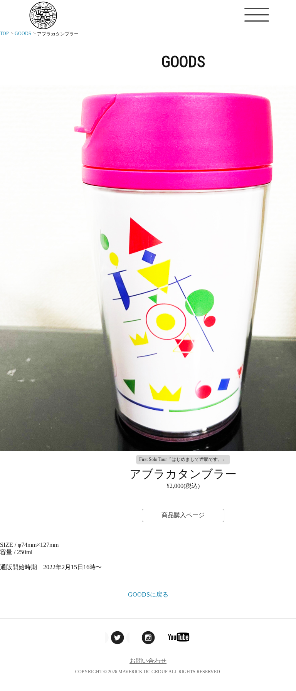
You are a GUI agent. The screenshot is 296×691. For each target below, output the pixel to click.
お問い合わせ (148, 660)
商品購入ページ (183, 515)
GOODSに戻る (148, 594)
